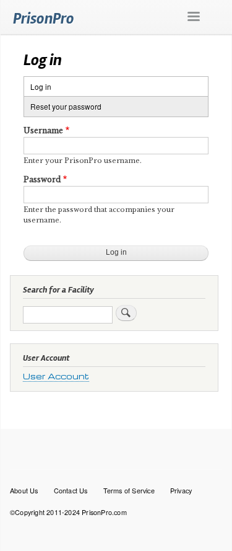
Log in (52, 88)
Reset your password (65, 106)
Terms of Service (129, 490)
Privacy (181, 490)
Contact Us (71, 490)
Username (43, 130)
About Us (24, 490)
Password (42, 179)
